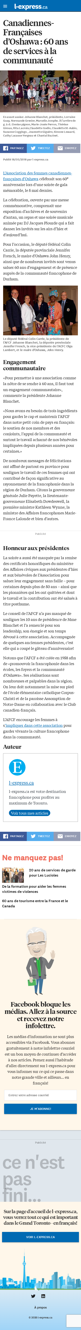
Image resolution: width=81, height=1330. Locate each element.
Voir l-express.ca (40, 1237)
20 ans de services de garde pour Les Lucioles (52, 873)
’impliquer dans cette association (34, 725)
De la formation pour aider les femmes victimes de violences (34, 889)
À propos (40, 1307)
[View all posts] (29, 813)
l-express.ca (21, 782)
